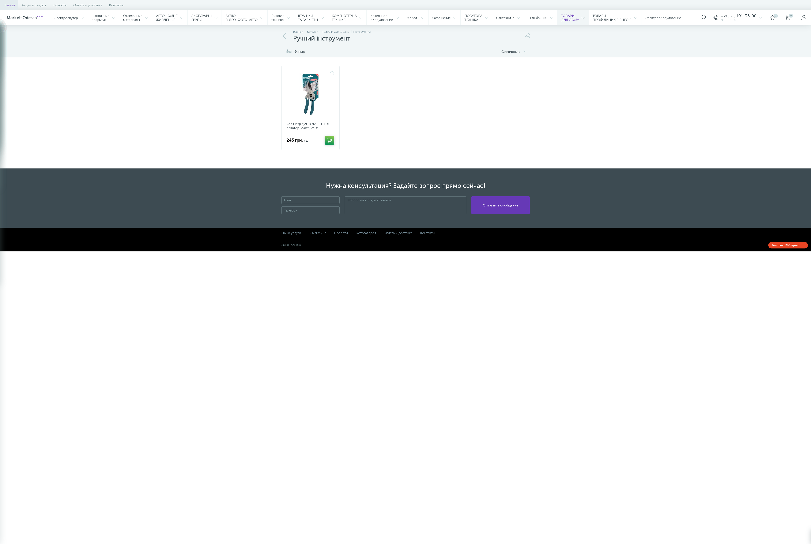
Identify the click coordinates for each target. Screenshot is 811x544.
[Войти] (804, 17)
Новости (60, 5)
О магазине (317, 233)
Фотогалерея (365, 233)
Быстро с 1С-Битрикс (785, 245)
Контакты (116, 5)
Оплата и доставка (87, 5)
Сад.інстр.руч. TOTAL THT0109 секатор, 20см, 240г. (310, 126)
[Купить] (329, 140)
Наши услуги (291, 233)
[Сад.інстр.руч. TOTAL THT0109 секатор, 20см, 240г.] (310, 94)
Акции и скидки (34, 5)
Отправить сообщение (500, 205)
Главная (9, 5)
